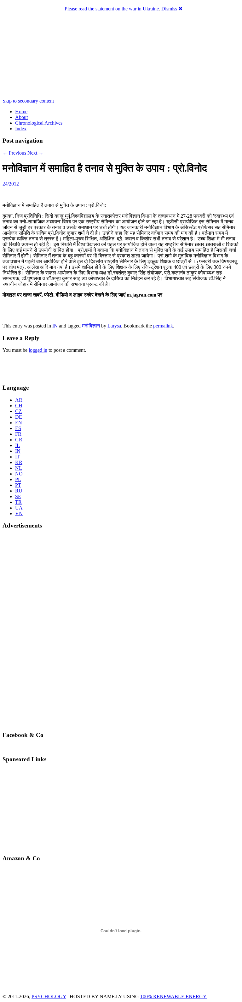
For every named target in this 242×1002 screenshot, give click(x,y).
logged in (38, 350)
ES (18, 428)
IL (17, 445)
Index (20, 128)
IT (17, 456)
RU (18, 490)
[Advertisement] (39, 367)
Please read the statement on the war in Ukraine (112, 8)
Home (21, 111)
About (21, 117)
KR (18, 462)
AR (18, 400)
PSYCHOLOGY (49, 996)
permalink (163, 325)
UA (19, 507)
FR (18, 434)
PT (18, 485)
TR (18, 502)
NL (18, 468)
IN (55, 325)
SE (18, 496)
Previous (14, 153)
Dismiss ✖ (171, 8)
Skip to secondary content (28, 100)
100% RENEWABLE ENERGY (173, 996)
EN (18, 422)
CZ (18, 411)
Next (35, 153)
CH (18, 405)
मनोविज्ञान (91, 325)
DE (18, 417)
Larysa (114, 325)
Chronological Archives (38, 123)
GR (18, 439)
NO (19, 473)
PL (18, 479)
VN (19, 513)
